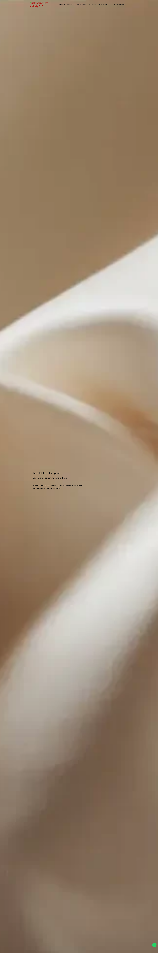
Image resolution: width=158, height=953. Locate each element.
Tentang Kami (81, 4)
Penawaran (92, 4)
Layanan (70, 4)
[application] (74, 4)
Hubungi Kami (103, 4)
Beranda (62, 4)
